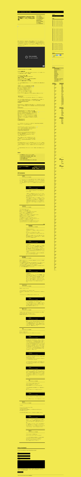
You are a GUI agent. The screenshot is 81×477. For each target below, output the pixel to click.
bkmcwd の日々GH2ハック (57, 69)
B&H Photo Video (62, 85)
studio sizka (55, 76)
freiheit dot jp (56, 73)
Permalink (41, 21)
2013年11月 (55, 149)
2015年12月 (55, 114)
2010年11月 (55, 255)
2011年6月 (55, 236)
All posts (62, 161)
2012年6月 (55, 197)
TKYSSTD (55, 77)
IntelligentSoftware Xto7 (21, 119)
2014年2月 (55, 140)
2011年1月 (55, 252)
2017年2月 (55, 91)
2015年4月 (55, 130)
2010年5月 (55, 265)
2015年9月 (55, 124)
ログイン (62, 167)
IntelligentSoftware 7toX (21, 120)
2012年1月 (55, 213)
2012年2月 (55, 210)
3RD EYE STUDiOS (56, 68)
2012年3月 (55, 207)
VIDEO (43, 18)
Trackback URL (41, 23)
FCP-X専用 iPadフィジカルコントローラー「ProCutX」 (27, 154)
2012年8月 (55, 191)
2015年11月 (55, 117)
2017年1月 (55, 95)
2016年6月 (55, 104)
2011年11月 (55, 220)
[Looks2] (31, 39)
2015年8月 (55, 127)
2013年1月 (55, 175)
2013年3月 (55, 168)
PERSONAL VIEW (63, 114)
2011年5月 (55, 239)
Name (18, 452)
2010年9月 (55, 258)
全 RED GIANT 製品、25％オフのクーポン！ (26, 157)
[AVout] (17, 87)
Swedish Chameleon (62, 103)
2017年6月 (55, 88)
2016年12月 (55, 98)
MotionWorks (56, 75)
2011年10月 (55, 223)
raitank (30, 187)
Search (53, 14)
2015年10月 (55, 120)
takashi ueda (24, 285)
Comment (39, 22)
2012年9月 (55, 188)
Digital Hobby (62, 89)
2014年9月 (55, 133)
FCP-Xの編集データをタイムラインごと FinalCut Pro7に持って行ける (27, 112)
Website (19, 457)
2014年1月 (55, 143)
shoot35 (62, 98)
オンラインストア (21, 132)
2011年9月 (55, 226)
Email (18, 454)
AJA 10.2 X (19, 102)
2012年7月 (55, 194)
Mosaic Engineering (63, 97)
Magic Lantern (62, 111)
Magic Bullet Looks (38, 20)
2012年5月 (55, 201)
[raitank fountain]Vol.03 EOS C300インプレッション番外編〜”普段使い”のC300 (38, 167)
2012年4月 (55, 204)
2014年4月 (55, 136)
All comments (62, 163)
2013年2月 (55, 172)
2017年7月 (55, 85)
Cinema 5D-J (62, 109)
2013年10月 (55, 152)
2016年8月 (55, 101)
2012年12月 (55, 178)
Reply (44, 185)
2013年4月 (55, 165)
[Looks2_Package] (17, 127)
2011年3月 (55, 245)
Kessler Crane (62, 95)
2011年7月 (55, 233)
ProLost (62, 115)
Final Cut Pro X (40, 19)
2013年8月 (55, 159)
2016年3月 (55, 111)
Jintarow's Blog (56, 74)
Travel (62, 122)
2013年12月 (55, 146)
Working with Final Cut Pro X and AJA (23, 101)
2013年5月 (55, 162)
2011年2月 (55, 249)
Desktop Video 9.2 (20, 107)
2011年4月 (55, 242)
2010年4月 (55, 268)
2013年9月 (55, 156)
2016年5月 (55, 107)
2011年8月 (55, 229)
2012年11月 (55, 181)
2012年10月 (55, 184)
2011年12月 (55, 217)
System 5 (62, 105)
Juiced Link (62, 93)
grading (40, 18)
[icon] (17, 111)
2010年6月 (55, 262)
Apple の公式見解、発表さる (24, 158)
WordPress (30, 475)
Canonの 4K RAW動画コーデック (24, 167)
